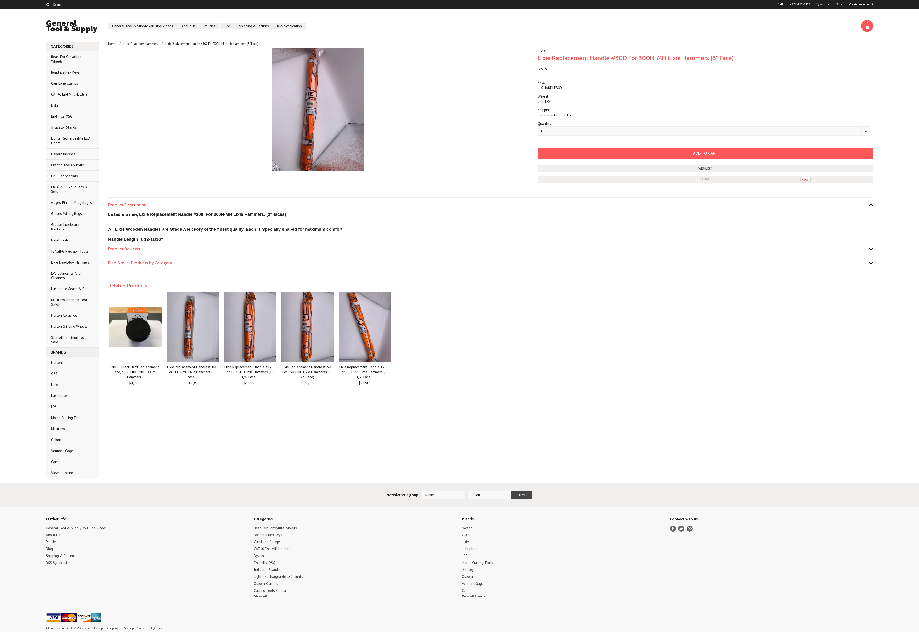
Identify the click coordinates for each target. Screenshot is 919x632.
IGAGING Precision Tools (69, 251)
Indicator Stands (64, 127)
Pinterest (690, 529)
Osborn (56, 439)
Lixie (54, 384)
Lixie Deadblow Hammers (70, 262)
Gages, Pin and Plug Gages (71, 202)
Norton (56, 362)
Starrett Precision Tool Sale (68, 339)
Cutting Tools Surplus (68, 165)
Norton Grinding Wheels (69, 326)
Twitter (681, 529)
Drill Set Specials (64, 176)
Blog (227, 26)
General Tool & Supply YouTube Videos (142, 26)
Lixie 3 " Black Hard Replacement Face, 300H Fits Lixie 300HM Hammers (134, 372)
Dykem (56, 105)
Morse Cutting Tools (66, 417)
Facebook (673, 529)
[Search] (48, 4)
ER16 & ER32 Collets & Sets (69, 189)
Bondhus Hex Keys (65, 72)
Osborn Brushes (63, 154)
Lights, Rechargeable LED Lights (70, 140)
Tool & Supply (71, 26)
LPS (54, 406)
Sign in (840, 4)
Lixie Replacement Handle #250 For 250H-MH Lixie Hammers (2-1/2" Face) (363, 372)
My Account (823, 4)
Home (112, 44)
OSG (54, 373)
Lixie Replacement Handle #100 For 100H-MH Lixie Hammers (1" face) (191, 372)
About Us (188, 26)
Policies (209, 26)
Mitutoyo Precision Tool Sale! (69, 302)
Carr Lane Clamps (64, 83)
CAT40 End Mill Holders (69, 94)
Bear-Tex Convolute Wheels (66, 58)
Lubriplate (59, 395)
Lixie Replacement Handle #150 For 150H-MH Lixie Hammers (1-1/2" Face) (306, 372)
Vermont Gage (62, 450)
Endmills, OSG (61, 116)
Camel (56, 462)
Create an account (861, 4)
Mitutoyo (58, 428)
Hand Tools (60, 240)
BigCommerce (158, 628)
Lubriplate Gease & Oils (69, 289)
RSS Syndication (289, 26)
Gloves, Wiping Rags (66, 213)
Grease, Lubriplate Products (65, 226)
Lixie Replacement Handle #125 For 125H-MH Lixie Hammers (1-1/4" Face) (248, 372)
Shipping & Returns (254, 26)
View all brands (63, 473)
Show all (260, 596)
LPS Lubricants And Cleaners (66, 275)
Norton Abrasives (64, 315)
